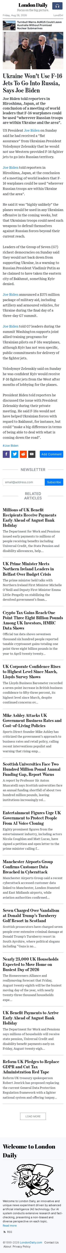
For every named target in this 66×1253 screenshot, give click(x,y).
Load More (33, 1116)
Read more (10, 1225)
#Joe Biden (10, 445)
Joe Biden (32, 130)
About (7, 1246)
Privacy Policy (21, 1246)
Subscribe (54, 482)
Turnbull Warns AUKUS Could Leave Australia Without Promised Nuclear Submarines (39, 25)
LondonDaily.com (31, 1242)
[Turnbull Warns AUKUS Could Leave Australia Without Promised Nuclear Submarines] (9, 25)
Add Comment (51, 454)
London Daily (33, 4)
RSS (9, 1231)
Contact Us (51, 1242)
